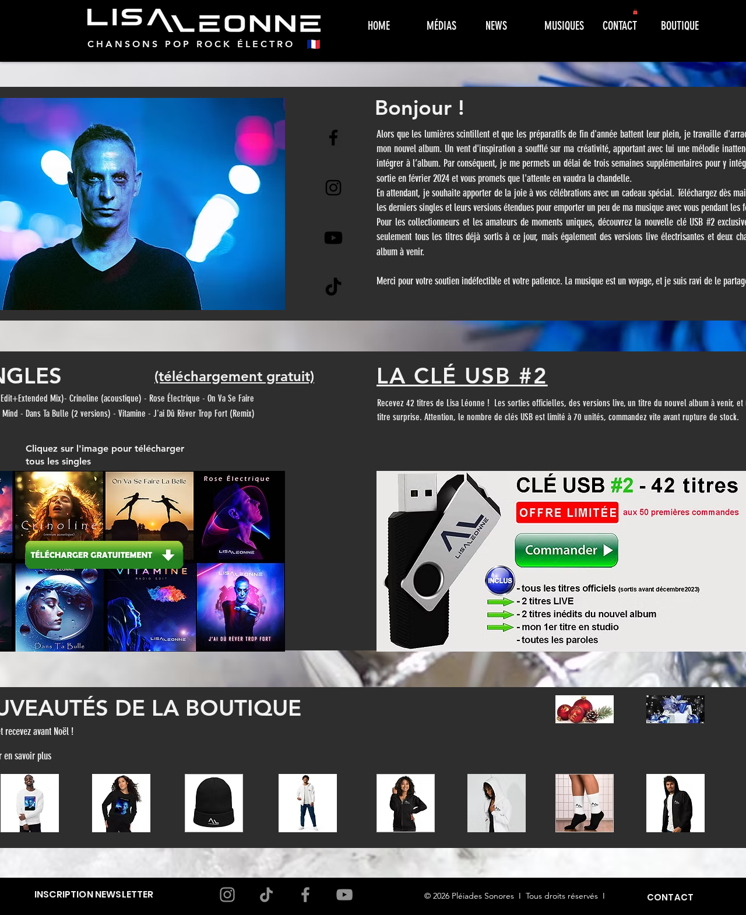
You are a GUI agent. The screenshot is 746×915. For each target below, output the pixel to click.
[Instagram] (333, 187)
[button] (635, 12)
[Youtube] (333, 237)
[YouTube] (344, 895)
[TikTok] (333, 287)
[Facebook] (333, 137)
